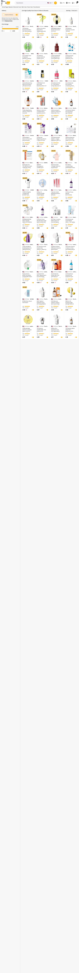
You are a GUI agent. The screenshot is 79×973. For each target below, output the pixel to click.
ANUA (32, 53)
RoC (76, 162)
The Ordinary (32, 26)
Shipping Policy (8, 21)
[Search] (55, 3)
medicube (60, 53)
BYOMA (32, 299)
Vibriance (60, 108)
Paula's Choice (32, 271)
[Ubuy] (7, 3)
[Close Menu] (1, 3)
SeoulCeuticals (60, 271)
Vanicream (75, 244)
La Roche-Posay (75, 53)
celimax (46, 26)
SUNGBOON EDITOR (32, 217)
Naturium (46, 108)
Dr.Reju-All (46, 190)
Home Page (5, 7)
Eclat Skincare (60, 299)
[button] (62, 3)
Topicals (60, 190)
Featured (74, 10)
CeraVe (32, 81)
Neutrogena (32, 162)
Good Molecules (75, 81)
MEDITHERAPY (60, 26)
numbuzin (46, 271)
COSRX (46, 81)
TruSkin (32, 108)
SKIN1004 (46, 162)
